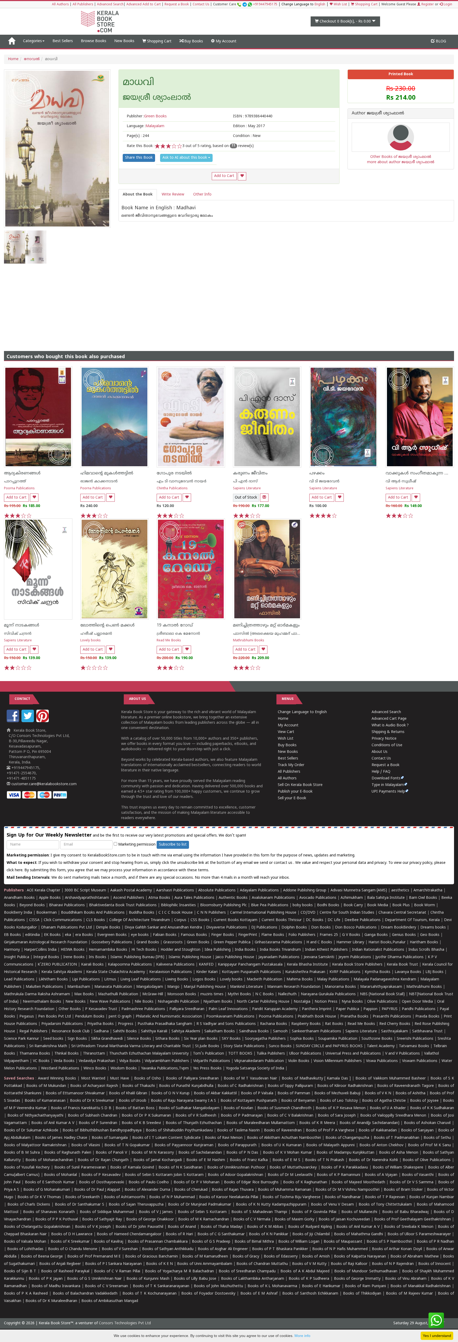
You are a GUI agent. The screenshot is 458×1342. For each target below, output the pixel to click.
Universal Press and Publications (353, 1053)
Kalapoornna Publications (130, 964)
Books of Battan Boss (135, 1108)
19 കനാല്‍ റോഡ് (175, 625)
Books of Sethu (437, 1138)
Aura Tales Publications (194, 898)
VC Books (41, 1061)
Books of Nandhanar (343, 1197)
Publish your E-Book (295, 791)
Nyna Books (352, 1001)
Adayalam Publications (259, 890)
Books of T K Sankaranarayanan (161, 1286)
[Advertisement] (229, 303)
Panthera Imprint (317, 1009)
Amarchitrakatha (427, 890)
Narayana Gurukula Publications (328, 994)
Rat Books (334, 1024)
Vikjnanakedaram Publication (259, 1061)
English (320, 5)
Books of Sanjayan (417, 1130)
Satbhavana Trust (427, 1031)
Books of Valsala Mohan (25, 1241)
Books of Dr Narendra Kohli (373, 1160)
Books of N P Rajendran (393, 1264)
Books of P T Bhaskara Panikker (280, 1249)
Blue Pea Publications (269, 905)
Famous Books (194, 935)
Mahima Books (300, 979)
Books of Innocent (434, 1264)
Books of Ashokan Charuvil (427, 1123)
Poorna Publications (19, 489)
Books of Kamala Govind (132, 1167)
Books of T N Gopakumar (127, 1145)
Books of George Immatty (357, 1279)
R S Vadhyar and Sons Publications (226, 1024)
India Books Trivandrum (280, 950)
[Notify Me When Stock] (264, 498)
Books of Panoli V (111, 1152)
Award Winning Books (57, 1078)
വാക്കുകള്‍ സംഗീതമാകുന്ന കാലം (421, 473)
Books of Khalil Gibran (128, 1093)
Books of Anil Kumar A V (52, 1123)
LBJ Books (434, 972)
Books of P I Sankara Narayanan (113, 1264)
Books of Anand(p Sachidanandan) (369, 1123)
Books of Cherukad (191, 1190)
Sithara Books (167, 1039)
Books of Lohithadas (25, 1249)
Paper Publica (347, 1009)
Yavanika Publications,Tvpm (165, 1068)
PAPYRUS (390, 1009)
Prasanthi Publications (392, 1016)
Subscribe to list (173, 844)
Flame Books (272, 935)
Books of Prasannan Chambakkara (158, 1241)
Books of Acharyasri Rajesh (94, 1086)
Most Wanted (93, 1078)
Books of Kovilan (238, 1108)
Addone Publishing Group (304, 890)
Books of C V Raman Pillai (117, 1271)
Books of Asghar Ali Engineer (223, 1249)
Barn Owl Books (423, 898)
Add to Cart (224, 176)
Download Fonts (386, 778)
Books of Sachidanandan (200, 1152)
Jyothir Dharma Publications (399, 957)
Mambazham (78, 987)
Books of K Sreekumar (70, 1241)
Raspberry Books (306, 1024)
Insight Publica (16, 957)
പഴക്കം (317, 473)
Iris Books (97, 957)
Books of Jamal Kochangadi (157, 1160)
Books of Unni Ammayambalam (204, 1264)
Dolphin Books (294, 927)
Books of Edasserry (281, 1256)
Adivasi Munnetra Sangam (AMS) (359, 890)
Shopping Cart (365, 5)
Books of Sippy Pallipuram (290, 1086)
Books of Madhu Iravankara (56, 1286)
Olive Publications (382, 1001)
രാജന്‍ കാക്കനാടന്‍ (99, 481)
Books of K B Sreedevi (141, 1123)
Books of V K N (378, 1093)
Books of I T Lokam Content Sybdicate (166, 1138)
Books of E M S (286, 1160)
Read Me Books (169, 641)
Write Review (173, 194)
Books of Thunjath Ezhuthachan (194, 1123)
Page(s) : (138, 136)
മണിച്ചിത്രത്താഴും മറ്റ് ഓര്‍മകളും (266, 625)
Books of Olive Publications (427, 1160)
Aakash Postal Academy (131, 890)
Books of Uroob (132, 1101)
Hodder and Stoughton (180, 950)
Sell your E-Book (292, 798)
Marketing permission (136, 844)
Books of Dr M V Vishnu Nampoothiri (347, 1190)
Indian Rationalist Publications (378, 950)
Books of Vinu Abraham (405, 1279)
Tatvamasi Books (414, 1046)
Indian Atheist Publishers (326, 950)
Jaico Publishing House (234, 957)
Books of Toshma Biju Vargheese (291, 1197)
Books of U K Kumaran (281, 1145)
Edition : (249, 126)
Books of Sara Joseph (337, 1115)
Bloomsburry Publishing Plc (223, 905)
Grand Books (147, 942)
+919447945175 (265, 5)
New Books (124, 41)
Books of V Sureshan (120, 1249)
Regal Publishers (33, 1031)
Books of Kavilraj (108, 1241)
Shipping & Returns (388, 732)
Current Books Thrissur (282, 920)
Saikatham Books (219, 1031)
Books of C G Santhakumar (221, 1234)
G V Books (351, 935)
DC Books (314, 920)
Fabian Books (165, 935)
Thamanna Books (34, 1053)
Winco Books (94, 1068)
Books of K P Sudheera (309, 1279)
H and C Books (319, 942)
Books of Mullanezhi (359, 1212)
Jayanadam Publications (279, 957)
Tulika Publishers (271, 1053)
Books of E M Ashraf (259, 1293)
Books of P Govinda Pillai (314, 1212)
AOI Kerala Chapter (43, 890)
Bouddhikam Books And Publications (93, 912)
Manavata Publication (113, 987)
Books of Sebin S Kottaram (202, 1212)
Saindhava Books (254, 1031)
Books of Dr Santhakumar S (79, 1204)
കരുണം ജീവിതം (250, 473)
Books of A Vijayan (381, 1175)
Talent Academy (381, 1046)
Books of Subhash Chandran (92, 1115)
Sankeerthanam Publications (316, 1031)
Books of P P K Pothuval (56, 1219)
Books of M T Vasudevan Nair (250, 1078)
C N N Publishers (211, 912)
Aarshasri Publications (175, 890)
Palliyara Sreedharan (186, 1009)
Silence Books (139, 1039)
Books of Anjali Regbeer (60, 1264)
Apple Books (50, 898)
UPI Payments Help (388, 791)
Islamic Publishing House (190, 957)
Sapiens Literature (247, 489)
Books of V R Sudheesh (195, 1115)
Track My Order (291, 765)
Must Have (119, 1078)
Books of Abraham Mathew (414, 1256)
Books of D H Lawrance (72, 1234)
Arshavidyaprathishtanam (87, 898)
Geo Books (429, 935)
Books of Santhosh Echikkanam (310, 1293)
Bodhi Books (328, 905)
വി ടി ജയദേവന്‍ (324, 481)
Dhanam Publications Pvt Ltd (66, 927)
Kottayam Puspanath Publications (251, 972)
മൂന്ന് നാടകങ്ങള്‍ (21, 625)
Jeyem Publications (354, 957)
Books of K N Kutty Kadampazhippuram (271, 1204)
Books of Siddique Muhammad (107, 1212)
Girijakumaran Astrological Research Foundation (45, 942)
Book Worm (424, 905)
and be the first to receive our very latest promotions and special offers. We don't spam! (126, 835)
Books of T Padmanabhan (396, 1138)
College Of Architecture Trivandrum (139, 920)
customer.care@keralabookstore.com (43, 784)
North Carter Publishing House (263, 1001)
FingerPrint (247, 935)
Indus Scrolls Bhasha (426, 950)
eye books (140, 935)
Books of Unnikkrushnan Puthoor (236, 1167)
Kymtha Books (377, 972)
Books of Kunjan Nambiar (431, 1197)
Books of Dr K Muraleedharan (51, 1301)
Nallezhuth (287, 994)
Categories (32, 41)
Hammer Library (350, 942)
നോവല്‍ (32, 59)
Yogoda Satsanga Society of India (255, 1068)
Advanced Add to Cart (143, 5)
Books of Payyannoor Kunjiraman (184, 1145)
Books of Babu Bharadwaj (405, 1212)
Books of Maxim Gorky (294, 1219)
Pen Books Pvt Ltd (54, 1016)
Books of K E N (159, 1264)
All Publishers (83, 5)
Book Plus (401, 905)
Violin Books (298, 1061)
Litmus (110, 979)
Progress (125, 1024)
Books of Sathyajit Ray (102, 1219)
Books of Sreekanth (82, 1197)
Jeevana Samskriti (319, 957)
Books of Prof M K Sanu (429, 1145)
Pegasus (26, 1016)
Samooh (280, 1031)
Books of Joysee (424, 1101)
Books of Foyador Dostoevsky (208, 1293)
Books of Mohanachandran (49, 1160)
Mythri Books (239, 994)
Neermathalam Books (42, 1001)
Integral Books (46, 957)
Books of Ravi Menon (224, 1138)
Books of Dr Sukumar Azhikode (31, 1130)
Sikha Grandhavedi (107, 1039)
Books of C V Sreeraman (106, 1286)
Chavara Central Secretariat (402, 912)
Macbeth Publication (264, 979)
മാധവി (138, 83)
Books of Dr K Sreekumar (92, 1101)
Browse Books (93, 41)
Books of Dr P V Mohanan (197, 1182)
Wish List (340, 5)
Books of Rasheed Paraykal (65, 1271)
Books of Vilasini (85, 1145)
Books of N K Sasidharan (180, 1167)
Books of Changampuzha (347, 1138)
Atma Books (159, 898)
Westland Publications (60, 1068)
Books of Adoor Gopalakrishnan (235, 1175)
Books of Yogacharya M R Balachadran (179, 1271)
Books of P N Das (242, 1152)
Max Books (84, 994)
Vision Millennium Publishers (338, 1061)
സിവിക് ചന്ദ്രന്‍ (18, 634)
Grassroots (173, 942)
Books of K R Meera (317, 1123)
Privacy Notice (384, 738)
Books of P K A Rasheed (26, 1293)
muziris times (211, 994)
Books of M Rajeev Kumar (409, 1293)
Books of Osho (147, 1078)
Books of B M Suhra (22, 1152)
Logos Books (203, 979)
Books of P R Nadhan (435, 1241)
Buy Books (193, 41)
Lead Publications (19, 979)
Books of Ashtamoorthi (124, 1197)
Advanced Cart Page (389, 719)
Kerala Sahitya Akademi (61, 972)
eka (68, 935)
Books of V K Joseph (93, 1227)
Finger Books (222, 935)
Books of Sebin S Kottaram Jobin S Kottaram (164, 1175)
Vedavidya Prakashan (97, 1061)
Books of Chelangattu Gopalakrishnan (37, 1227)
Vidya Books (129, 1061)
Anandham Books (19, 898)
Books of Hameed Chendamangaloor (129, 1234)
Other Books (70, 1009)
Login (447, 5)
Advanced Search (110, 5)
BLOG (440, 41)
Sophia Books (302, 1039)
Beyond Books (32, 905)
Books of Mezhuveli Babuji (337, 1093)
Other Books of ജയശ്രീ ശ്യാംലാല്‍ (400, 157)
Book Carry (353, 905)
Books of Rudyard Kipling (310, 1227)
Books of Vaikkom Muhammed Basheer (390, 1078)
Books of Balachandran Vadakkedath (85, 1293)
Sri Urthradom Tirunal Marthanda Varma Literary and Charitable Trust (131, 1046)
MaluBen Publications (44, 987)
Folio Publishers (301, 935)
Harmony (12, 950)
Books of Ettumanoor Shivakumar (75, 1093)
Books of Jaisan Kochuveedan (344, 1219)
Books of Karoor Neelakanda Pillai (228, 1197)
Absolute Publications (217, 890)
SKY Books (231, 1039)
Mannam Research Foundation (293, 987)
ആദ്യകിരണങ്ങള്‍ (22, 473)
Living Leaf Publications (140, 979)
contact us (283, 863)
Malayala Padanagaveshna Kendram (385, 979)
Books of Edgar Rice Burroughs (251, 1182)
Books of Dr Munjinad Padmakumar (199, 1204)
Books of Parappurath (237, 1145)
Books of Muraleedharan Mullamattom (260, 1123)
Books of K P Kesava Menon (340, 1108)
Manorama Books (340, 987)
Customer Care (245, 5)
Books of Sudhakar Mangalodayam (189, 1108)
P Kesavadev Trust (101, 1009)
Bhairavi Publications (67, 905)
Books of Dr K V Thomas (39, 1197)
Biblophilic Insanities (178, 905)
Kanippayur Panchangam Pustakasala (250, 964)
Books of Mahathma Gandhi (358, 1234)
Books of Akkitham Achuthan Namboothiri (284, 1138)
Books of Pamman (294, 1093)
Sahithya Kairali (154, 1031)
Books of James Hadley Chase (61, 1138)
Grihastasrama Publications (278, 942)
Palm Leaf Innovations (228, 1009)
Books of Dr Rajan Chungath (103, 1160)
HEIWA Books (73, 950)
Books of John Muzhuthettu (218, 1286)
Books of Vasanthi (418, 1175)
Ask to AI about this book (185, 157)
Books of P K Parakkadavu (344, 1167)
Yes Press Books (207, 1068)
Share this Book (139, 157)
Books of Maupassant (343, 1241)
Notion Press (326, 1001)
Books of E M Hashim (205, 1160)
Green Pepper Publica (232, 942)
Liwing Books (176, 979)
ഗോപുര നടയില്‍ (174, 473)
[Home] (11, 41)
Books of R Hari (179, 1234)
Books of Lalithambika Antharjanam (252, 1279)
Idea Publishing (218, 950)
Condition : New (247, 136)
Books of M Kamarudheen (205, 1256)
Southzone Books (377, 1039)
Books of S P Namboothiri (389, 1241)
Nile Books (144, 1001)
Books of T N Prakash (324, 1160)
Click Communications (63, 920)
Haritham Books (424, 942)
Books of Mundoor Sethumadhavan (365, 1271)
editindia (32, 935)
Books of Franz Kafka (249, 1160)
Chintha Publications (172, 489)
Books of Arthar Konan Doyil (397, 1249)
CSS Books (200, 920)
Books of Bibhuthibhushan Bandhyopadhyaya (102, 1130)
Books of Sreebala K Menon (408, 1227)
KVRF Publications (344, 972)
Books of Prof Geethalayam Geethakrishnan (412, 1219)
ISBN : (252, 116)
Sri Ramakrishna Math (48, 1046)
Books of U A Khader (388, 1108)
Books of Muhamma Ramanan (284, 1190)
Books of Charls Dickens (28, 1204)
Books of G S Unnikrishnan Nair (94, 1279)
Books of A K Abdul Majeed (304, 1271)
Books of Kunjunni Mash (147, 1279)
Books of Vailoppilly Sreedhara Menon (393, 1115)
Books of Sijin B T (20, 1271)
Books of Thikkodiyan (362, 1293)
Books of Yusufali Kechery (27, 1167)
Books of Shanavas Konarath (49, 1212)
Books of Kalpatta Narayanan (360, 1256)
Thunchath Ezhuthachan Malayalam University (149, 1053)
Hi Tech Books (143, 950)
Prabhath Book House (317, 1016)
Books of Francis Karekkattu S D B (81, 1108)
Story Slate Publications (244, 1046)
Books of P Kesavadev (101, 1175)
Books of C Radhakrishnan (240, 1086)
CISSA (34, 920)
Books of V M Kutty (309, 1264)
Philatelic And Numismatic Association (169, 1016)
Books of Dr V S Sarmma (412, 1182)
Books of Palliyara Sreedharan (192, 1078)
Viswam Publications (419, 1061)
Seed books (53, 1039)
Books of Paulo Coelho (149, 1182)
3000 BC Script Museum (85, 890)
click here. (15, 870)
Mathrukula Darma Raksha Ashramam (37, 994)
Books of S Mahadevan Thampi (259, 1212)
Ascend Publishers (128, 898)
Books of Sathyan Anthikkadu (167, 1249)
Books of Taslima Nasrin (238, 1130)
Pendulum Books (89, 1016)
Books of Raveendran (282, 1130)
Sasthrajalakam (394, 1031)
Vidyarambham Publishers (167, 1061)
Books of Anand (182, 1227)
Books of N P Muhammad (172, 1197)
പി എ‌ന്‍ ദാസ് (245, 481)
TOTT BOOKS (240, 1053)
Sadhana (101, 1031)
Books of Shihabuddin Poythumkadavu (179, 1130)
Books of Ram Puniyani (365, 1286)
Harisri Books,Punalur (387, 942)
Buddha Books (141, 912)
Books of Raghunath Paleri (67, 1152)
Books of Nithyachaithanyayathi (35, 1115)
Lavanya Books (408, 972)
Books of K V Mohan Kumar (287, 1152)
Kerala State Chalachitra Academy (115, 972)
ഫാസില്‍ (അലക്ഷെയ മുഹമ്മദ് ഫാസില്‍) (271, 634)
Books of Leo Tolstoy (339, 1101)
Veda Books (64, 1061)
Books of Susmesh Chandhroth (284, 1108)
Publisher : (147, 116)
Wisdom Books (124, 1068)
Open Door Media (417, 1001)
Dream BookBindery (398, 927)
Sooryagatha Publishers (265, 1039)
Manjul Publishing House (205, 987)
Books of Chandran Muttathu (262, 1264)
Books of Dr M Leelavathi (290, 1175)
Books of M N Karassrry (152, 1152)
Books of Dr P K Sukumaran (146, 1115)
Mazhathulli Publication (118, 994)
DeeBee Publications (363, 920)
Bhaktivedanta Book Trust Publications (123, 905)
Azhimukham (352, 898)
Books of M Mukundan (46, 1086)
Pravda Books (427, 1016)
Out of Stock (246, 497)
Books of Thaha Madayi (222, 1227)
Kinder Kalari (207, 972)
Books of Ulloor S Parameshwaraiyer (419, 1234)
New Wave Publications (110, 1001)
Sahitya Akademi (185, 1031)
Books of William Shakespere (398, 1167)
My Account (225, 41)
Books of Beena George (42, 1256)
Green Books (198, 942)
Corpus (180, 920)
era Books (84, 935)
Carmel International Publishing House (263, 912)
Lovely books (90, 641)
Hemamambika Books (108, 950)
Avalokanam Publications (273, 898)
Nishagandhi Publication (178, 1001)
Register (427, 5)
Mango (173, 987)
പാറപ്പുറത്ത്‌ (15, 481)
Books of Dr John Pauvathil (139, 1227)
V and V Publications (402, 1053)
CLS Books (95, 920)
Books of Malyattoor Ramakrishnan (35, 1145)
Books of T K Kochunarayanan (149, 1293)
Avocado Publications (317, 898)
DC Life (334, 920)
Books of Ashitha (410, 1093)
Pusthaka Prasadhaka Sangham (165, 1024)
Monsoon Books (181, 994)
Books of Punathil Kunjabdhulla (186, 1086)
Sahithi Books (125, 1031)
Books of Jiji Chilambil (310, 1234)
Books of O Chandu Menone (73, 1249)
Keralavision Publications (170, 972)
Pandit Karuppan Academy (275, 1009)
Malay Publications (333, 979)
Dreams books (433, 927)
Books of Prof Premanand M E (94, 1256)
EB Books (12, 935)
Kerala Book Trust (402, 964)
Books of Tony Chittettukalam (385, 1204)
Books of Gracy (245, 1256)
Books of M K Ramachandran (203, 1219)
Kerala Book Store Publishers (357, 964)
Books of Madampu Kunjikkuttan (345, 1152)
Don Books (321, 927)
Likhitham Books (53, 979)
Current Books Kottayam (235, 920)
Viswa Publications (382, 1061)
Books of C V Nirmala (251, 1219)
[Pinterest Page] (43, 721)
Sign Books (77, 1039)
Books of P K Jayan (46, 1279)
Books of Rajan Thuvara (233, 1190)
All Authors (60, 5)
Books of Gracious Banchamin (151, 1256)
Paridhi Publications (418, 1009)
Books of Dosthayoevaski (101, 1182)
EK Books (52, 935)
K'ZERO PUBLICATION (57, 964)
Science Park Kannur (21, 1039)
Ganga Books (376, 935)
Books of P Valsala (257, 1093)
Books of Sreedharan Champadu (247, 1271)
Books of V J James (156, 1212)
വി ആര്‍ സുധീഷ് (401, 481)
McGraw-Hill (152, 994)
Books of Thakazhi (138, 1086)
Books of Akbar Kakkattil (215, 1093)
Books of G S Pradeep (211, 1241)
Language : (145, 126)
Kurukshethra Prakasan (305, 972)
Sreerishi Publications (415, 1039)
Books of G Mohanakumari (46, 1190)
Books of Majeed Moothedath (358, 1182)
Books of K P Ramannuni (338, 1175)
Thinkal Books (66, 1053)
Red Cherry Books (394, 1024)
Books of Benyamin (298, 1101)
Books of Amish (316, 1256)
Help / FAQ (381, 772)
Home (13, 59)
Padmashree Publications (143, 1009)
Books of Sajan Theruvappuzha (136, 1204)
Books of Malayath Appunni (330, 1145)
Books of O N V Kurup (170, 1093)
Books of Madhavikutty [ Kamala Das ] (316, 1078)
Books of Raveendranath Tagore (405, 1086)
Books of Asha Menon (398, 1152)
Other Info (202, 194)
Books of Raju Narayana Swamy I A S (183, 1101)
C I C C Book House (175, 912)
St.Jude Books (207, 1046)
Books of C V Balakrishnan (290, 1115)
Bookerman (46, 912)
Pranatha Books (354, 1016)
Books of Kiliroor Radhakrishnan (345, 1086)
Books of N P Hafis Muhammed (340, 1249)
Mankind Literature (246, 987)
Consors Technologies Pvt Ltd (125, 1323)
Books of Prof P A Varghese (330, 1130)
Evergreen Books (112, 935)
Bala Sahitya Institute (386, 898)
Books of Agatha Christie (384, 1101)
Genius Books (404, 935)
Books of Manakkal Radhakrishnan (420, 1286)
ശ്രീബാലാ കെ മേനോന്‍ (178, 634)
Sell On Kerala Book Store (300, 785)
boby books (303, 905)
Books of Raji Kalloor (349, 1264)
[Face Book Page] (13, 721)
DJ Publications (264, 927)
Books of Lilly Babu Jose (195, 1279)
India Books (245, 950)
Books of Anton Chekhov (381, 1145)
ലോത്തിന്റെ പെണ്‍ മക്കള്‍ (107, 625)
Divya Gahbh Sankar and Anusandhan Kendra (163, 927)
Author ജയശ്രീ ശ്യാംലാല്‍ (378, 113)
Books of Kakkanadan (378, 1130)
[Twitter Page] (28, 721)
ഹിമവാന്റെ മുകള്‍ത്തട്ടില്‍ (106, 473)
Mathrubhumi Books (248, 641)
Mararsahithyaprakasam (381, 987)
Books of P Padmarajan (242, 1115)
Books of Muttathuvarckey (293, 1167)
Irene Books (74, 957)
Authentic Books (233, 898)
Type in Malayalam (388, 785)
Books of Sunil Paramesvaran (80, 1167)
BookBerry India (18, 912)
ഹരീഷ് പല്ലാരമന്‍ (96, 634)
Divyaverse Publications (226, 927)
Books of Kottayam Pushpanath (249, 1101)
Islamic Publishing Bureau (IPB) (137, 957)
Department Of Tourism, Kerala (412, 920)
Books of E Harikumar (321, 1286)
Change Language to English (302, 712)
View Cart (286, 732)
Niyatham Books (217, 1001)
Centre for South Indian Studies (347, 912)
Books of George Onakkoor (150, 1219)
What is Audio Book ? (390, 725)
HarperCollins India (40, 950)
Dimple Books (108, 927)
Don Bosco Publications (356, 927)
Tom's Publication (208, 1053)
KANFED (206, 964)
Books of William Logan (298, 1241)
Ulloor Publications (305, 1053)
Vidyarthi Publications (211, 1061)
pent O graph (120, 1016)
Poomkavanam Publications (230, 1016)
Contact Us (201, 5)
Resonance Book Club (71, 1031)
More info (302, 1336)
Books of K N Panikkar (268, 1234)
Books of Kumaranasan (45, 1101)
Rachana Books (273, 1024)
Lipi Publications (86, 979)
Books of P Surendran (98, 1123)
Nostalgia (302, 1001)
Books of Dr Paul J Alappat (97, 1190)
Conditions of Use (387, 745)
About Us (379, 752)
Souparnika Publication (337, 1039)
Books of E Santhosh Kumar (49, 1182)
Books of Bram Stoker (403, 1190)
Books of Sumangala (110, 1138)
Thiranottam (94, 1053)
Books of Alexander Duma (147, 1190)
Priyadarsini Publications (62, 1024)
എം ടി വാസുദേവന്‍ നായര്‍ (181, 481)
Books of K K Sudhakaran (432, 1108)
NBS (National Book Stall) (382, 994)
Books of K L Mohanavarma (272, 1286)
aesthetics (400, 890)
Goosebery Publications (111, 942)
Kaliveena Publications (175, 964)
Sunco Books (280, 1046)
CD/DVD (308, 912)
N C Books (264, 994)
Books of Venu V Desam (332, 1204)
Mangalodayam (149, 987)
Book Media (377, 905)
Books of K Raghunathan (305, 1182)
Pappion (370, 1009)
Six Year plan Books (201, 1039)
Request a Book (177, 5)
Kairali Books (92, 964)
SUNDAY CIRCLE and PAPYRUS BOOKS (329, 1046)
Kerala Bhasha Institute (307, 964)
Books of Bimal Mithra (254, 1241)
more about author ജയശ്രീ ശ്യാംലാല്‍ (400, 162)
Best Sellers (62, 41)
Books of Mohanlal (60, 1175)
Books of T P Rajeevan (385, 1197)
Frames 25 (329, 935)
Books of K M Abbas (265, 1227)
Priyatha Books (100, 1024)
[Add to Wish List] (242, 176)
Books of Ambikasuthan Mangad (109, 1301)
